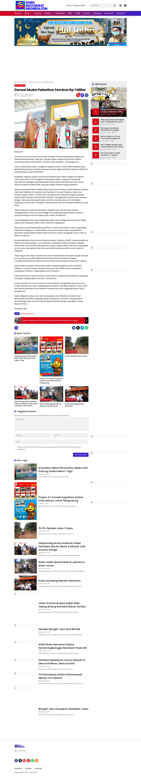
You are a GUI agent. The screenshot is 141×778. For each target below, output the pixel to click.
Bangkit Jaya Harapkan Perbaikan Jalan (63, 709)
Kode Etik (38, 768)
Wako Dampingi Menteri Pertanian (74, 405)
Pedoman (18, 768)
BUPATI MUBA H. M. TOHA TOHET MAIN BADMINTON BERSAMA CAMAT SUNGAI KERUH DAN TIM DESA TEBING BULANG (112, 137)
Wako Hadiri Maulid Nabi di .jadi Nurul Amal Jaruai (50, 405)
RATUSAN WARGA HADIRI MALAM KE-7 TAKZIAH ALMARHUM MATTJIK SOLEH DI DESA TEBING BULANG (112, 154)
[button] (114, 5)
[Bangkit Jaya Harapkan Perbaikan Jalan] (25, 711)
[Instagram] (24, 760)
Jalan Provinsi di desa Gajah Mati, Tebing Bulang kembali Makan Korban (62, 604)
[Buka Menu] (125, 5)
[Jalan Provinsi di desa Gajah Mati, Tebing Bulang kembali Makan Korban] (25, 607)
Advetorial (19, 352)
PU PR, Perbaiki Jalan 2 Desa (76, 356)
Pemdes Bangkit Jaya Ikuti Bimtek (59, 629)
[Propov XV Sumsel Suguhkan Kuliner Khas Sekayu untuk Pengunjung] (51, 356)
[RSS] (36, 760)
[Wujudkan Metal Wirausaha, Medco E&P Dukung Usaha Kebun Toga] (26, 345)
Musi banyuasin (28, 314)
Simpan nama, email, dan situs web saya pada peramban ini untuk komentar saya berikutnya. (49, 448)
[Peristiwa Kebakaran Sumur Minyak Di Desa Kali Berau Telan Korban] (25, 664)
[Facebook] (74, 328)
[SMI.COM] (31, 5)
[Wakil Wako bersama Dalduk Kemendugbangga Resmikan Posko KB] (25, 648)
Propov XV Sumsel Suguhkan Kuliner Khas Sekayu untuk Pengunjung (51, 381)
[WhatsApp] (86, 328)
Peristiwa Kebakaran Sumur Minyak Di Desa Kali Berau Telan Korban (61, 661)
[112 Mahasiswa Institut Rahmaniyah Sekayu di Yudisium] (25, 678)
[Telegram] (82, 328)
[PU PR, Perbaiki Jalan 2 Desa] (76, 345)
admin (21, 94)
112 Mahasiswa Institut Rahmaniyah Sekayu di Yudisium (60, 676)
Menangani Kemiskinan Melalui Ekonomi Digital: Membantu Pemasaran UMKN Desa (112, 129)
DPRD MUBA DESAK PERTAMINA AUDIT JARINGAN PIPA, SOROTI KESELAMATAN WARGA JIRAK (112, 121)
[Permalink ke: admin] (16, 95)
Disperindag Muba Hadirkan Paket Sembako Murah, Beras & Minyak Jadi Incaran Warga (26, 403)
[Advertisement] (70, 62)
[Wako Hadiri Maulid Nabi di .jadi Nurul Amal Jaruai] (51, 394)
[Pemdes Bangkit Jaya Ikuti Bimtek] (25, 631)
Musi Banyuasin (20, 85)
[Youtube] (28, 760)
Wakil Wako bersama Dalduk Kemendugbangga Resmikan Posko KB (62, 646)
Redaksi (28, 768)
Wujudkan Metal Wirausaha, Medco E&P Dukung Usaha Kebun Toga (25, 358)
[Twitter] (78, 328)
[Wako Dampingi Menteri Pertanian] (76, 394)
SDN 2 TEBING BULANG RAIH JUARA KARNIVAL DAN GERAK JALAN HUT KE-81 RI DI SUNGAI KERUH (112, 146)
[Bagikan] (86, 95)
